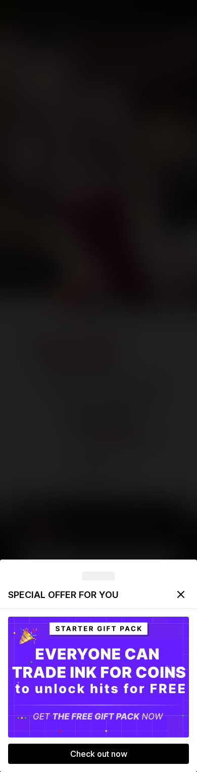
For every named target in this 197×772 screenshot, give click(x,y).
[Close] (181, 594)
